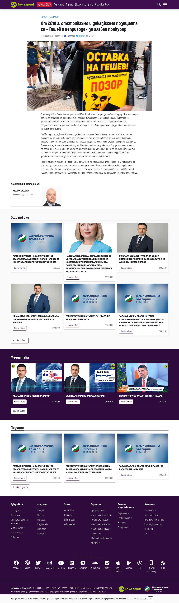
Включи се (80, 4)
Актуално (59, 4)
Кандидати (16, 510)
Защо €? (41, 510)
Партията (96, 504)
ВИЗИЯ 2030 (69, 519)
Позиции (17, 427)
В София (121, 522)
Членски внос (102, 4)
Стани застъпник (153, 524)
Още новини (20, 217)
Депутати (96, 533)
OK (150, 599)
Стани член (150, 510)
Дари (90, 4)
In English (41, 533)
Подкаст (41, 528)
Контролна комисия (100, 524)
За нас (69, 4)
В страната (124, 527)
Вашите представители (126, 506)
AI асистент (17, 532)
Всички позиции (20, 487)
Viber (91, 35)
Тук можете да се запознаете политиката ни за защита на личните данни (43, 592)
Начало (44, 16)
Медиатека (20, 357)
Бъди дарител (151, 515)
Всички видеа (19, 410)
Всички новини (20, 340)
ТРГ (146, 533)
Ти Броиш (15, 537)
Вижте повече (19, 268)
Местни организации (101, 528)
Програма (15, 515)
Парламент (123, 513)
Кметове (95, 542)
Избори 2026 (44, 4)
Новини (40, 515)
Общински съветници (101, 538)
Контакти (69, 510)
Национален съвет (100, 519)
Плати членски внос (154, 519)
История (68, 515)
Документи (69, 524)
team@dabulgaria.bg (103, 588)
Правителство (125, 518)
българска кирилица (96, 591)
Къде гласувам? (18, 528)
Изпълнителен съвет (101, 515)
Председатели (98, 510)
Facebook (70, 35)
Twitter (81, 35)
